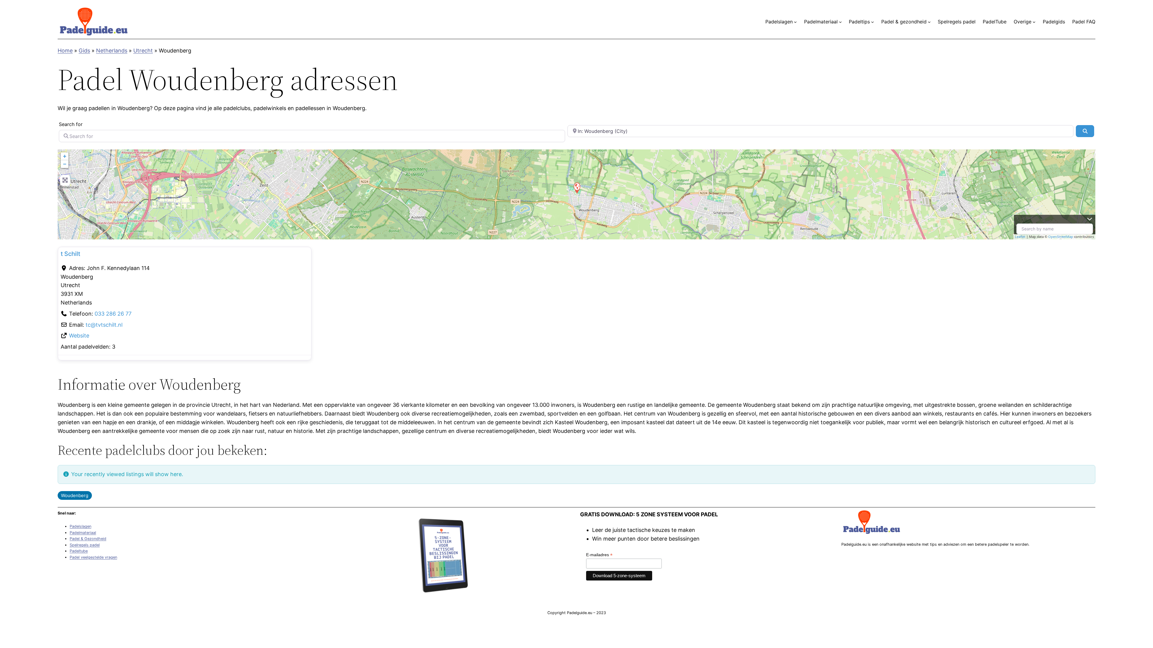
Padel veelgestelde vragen (93, 557)
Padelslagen (80, 526)
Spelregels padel (85, 545)
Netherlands (111, 50)
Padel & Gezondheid (88, 538)
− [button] (64, 164)
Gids (84, 50)
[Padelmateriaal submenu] (840, 21)
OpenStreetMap (1060, 236)
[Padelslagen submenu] (795, 21)
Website (79, 335)
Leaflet (1020, 236)
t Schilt (70, 253)
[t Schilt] (576, 187)
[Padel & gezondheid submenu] (929, 21)
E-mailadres (599, 555)
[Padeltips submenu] (872, 21)
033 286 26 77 (113, 313)
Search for (71, 124)
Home (65, 50)
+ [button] (64, 156)
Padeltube (79, 551)
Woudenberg (74, 495)
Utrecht (143, 50)
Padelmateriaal (83, 532)
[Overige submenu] (1034, 21)
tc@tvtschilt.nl (104, 325)
